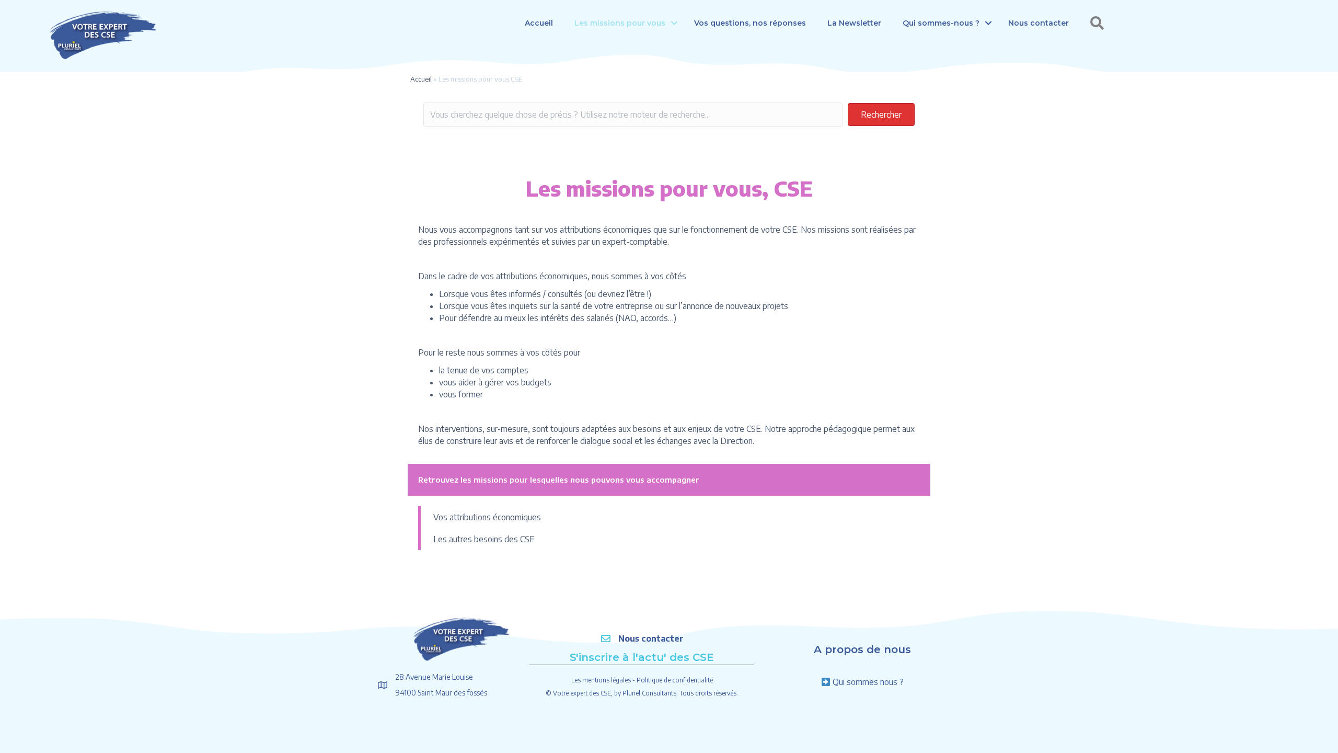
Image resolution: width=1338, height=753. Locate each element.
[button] (674, 23)
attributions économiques (541, 276)
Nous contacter (1038, 23)
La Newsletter (854, 23)
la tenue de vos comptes (483, 370)
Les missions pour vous (619, 23)
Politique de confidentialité (675, 680)
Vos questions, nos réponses (750, 23)
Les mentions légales (601, 680)
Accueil (539, 23)
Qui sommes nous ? (868, 682)
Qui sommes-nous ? (941, 23)
